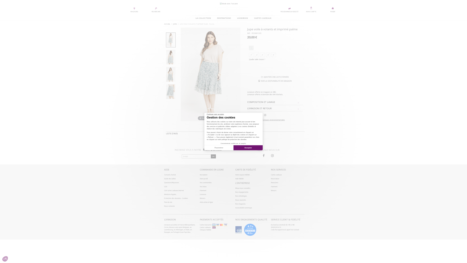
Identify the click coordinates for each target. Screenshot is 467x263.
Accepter (248, 148)
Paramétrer (219, 148)
